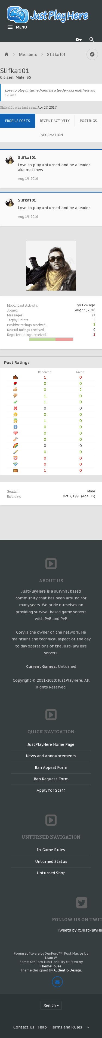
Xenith (50, 1005)
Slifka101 (27, 157)
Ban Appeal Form (51, 767)
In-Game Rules (51, 849)
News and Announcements (51, 755)
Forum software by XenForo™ (38, 953)
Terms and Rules (66, 1027)
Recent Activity (55, 121)
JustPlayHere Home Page (51, 744)
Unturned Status (51, 861)
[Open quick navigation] (92, 54)
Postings (88, 121)
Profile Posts (17, 121)
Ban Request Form (51, 778)
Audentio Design (67, 970)
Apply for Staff (51, 790)
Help (42, 1027)
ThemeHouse (50, 966)
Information (51, 135)
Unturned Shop (51, 872)
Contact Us (23, 1027)
